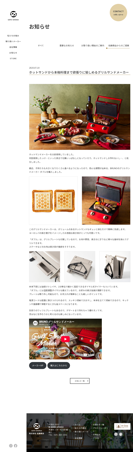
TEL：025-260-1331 (58, 434)
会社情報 (13, 47)
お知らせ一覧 (80, 381)
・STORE (96, 438)
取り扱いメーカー (13, 41)
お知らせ (13, 52)
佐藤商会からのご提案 (118, 45)
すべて (41, 45)
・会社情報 (78, 438)
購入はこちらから (58, 365)
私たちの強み (13, 35)
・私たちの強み (80, 428)
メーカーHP (37, 365)
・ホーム (78, 424)
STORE (13, 58)
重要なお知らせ (66, 45)
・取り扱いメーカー (81, 433)
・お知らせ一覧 (98, 424)
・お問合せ (97, 434)
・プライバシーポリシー (100, 429)
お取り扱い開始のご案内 (92, 45)
